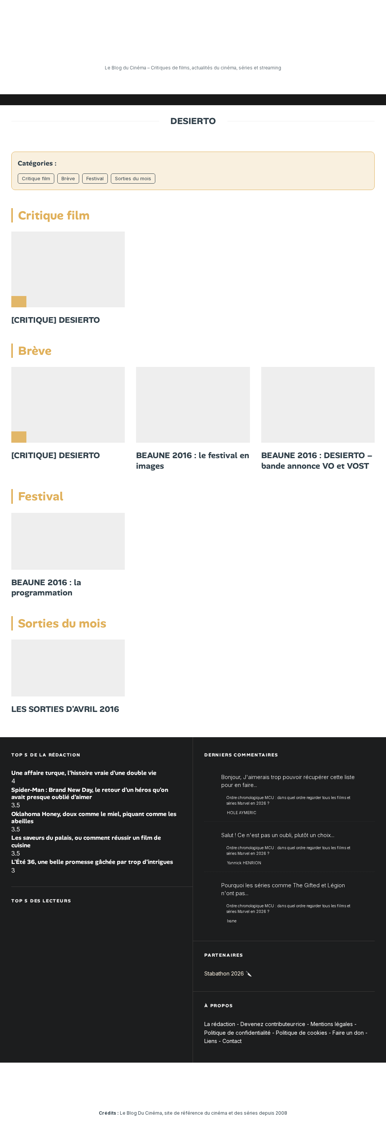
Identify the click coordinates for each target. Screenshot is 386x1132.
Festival (95, 178)
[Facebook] (278, 99)
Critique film (36, 178)
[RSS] (369, 99)
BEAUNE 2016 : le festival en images (192, 460)
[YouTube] (312, 99)
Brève (68, 178)
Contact (232, 1041)
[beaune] (68, 541)
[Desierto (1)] (68, 269)
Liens (210, 1041)
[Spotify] (357, 99)
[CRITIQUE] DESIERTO (55, 320)
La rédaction (219, 1024)
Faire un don (348, 1032)
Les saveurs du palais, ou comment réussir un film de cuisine (86, 841)
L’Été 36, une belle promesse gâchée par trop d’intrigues (92, 862)
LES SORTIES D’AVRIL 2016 (65, 709)
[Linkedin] (323, 99)
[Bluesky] (335, 99)
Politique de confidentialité (237, 1032)
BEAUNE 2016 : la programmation (46, 587)
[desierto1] (318, 405)
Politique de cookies (301, 1032)
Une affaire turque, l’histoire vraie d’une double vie (83, 773)
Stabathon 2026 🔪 (228, 973)
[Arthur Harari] (193, 405)
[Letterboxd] (346, 99)
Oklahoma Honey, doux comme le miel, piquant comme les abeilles (93, 817)
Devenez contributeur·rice (272, 1024)
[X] (290, 99)
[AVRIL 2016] (68, 668)
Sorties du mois (133, 178)
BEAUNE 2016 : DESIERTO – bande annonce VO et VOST (316, 460)
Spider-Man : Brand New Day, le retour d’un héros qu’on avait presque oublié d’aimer (89, 793)
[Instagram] (301, 99)
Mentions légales (332, 1024)
